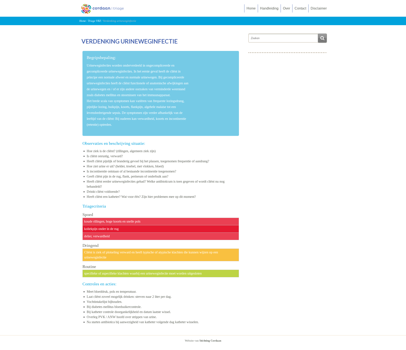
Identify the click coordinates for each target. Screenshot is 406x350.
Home (251, 8)
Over (286, 8)
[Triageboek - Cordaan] (106, 13)
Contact (300, 8)
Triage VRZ (94, 20)
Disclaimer (319, 8)
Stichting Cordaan (210, 340)
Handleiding (269, 8)
